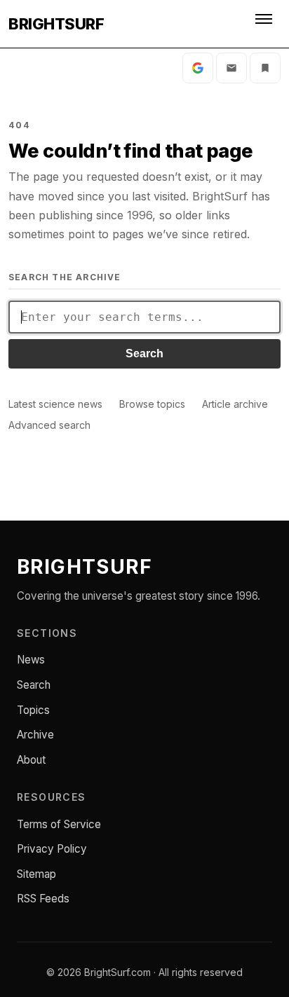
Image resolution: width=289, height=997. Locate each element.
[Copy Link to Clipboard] (265, 68)
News (31, 659)
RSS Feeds (43, 898)
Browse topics (152, 404)
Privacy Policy (52, 848)
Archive (35, 734)
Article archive (235, 404)
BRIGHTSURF (56, 24)
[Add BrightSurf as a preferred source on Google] (197, 68)
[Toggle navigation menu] (265, 23)
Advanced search (49, 425)
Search (144, 353)
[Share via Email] (231, 68)
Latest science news (55, 404)
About (31, 759)
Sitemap (36, 874)
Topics (33, 710)
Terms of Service (59, 824)
